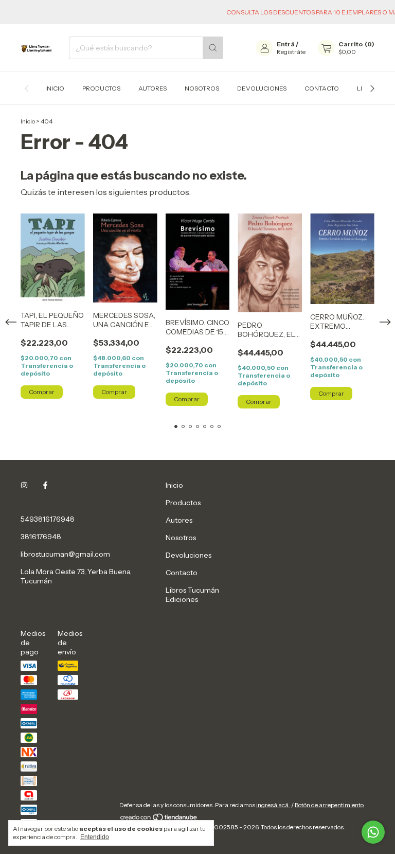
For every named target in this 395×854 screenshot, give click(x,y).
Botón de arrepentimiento (329, 805)
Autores (152, 88)
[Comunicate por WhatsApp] (373, 832)
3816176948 (41, 536)
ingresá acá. (273, 805)
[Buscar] (213, 48)
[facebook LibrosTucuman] (45, 485)
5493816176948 (48, 519)
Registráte (291, 52)
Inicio (54, 88)
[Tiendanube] (159, 819)
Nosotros (202, 88)
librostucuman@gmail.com (65, 554)
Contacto (321, 88)
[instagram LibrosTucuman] (24, 485)
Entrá (286, 44)
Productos (101, 88)
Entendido (94, 837)
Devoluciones (261, 88)
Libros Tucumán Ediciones (192, 594)
